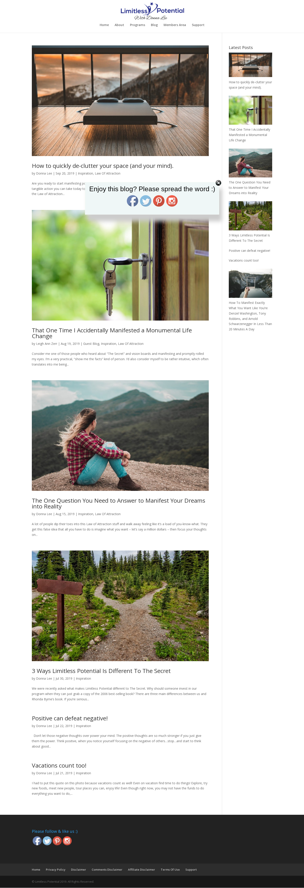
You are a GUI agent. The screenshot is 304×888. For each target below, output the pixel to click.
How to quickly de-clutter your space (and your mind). (103, 166)
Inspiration (85, 173)
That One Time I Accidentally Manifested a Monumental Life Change (112, 333)
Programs (137, 25)
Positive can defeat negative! (70, 718)
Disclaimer (78, 870)
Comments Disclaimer (107, 870)
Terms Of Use (170, 870)
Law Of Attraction (107, 173)
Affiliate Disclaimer (141, 870)
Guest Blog (91, 343)
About (119, 25)
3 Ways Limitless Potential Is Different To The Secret (101, 671)
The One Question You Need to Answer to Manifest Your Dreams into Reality (118, 503)
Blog (154, 25)
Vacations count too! (59, 765)
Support (198, 25)
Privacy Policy (55, 870)
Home (104, 25)
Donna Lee (44, 173)
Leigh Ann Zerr (46, 343)
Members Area (175, 25)
